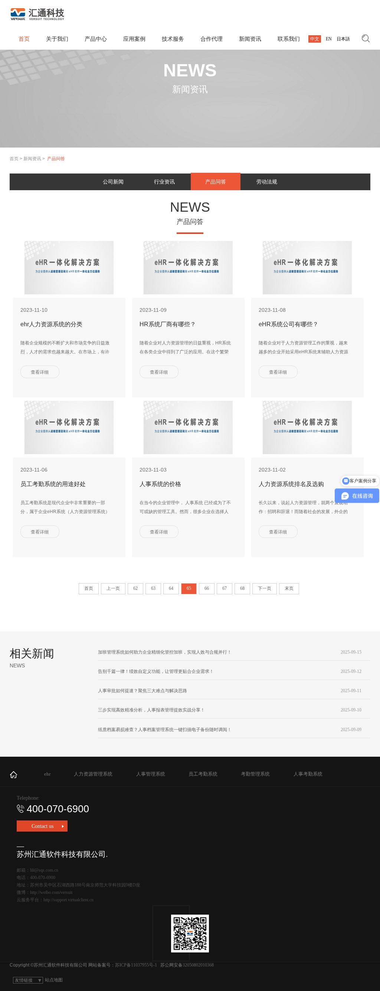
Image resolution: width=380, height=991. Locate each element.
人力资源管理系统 (93, 774)
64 (171, 588)
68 (242, 588)
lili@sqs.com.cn (44, 870)
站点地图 (54, 979)
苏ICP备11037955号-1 (136, 965)
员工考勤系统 (203, 774)
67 (224, 588)
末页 (289, 588)
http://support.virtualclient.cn (68, 899)
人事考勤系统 (308, 774)
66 (206, 588)
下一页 (264, 588)
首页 (14, 158)
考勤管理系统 (255, 774)
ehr (47, 774)
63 (153, 588)
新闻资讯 (32, 158)
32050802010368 (198, 965)
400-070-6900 (58, 809)
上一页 (113, 588)
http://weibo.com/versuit (51, 892)
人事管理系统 (150, 774)
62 (135, 588)
